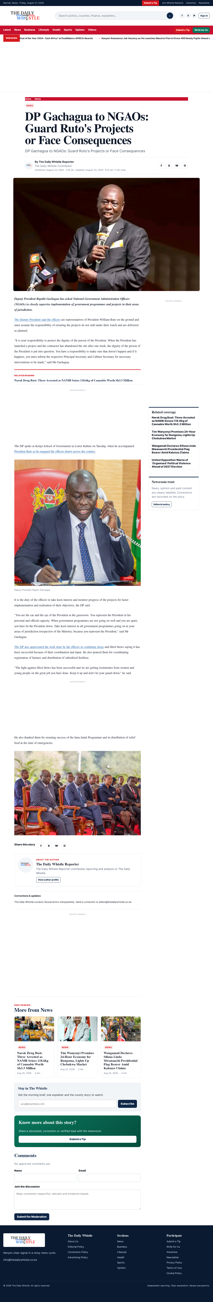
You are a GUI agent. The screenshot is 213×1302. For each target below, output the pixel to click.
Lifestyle (44, 29)
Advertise (191, 3)
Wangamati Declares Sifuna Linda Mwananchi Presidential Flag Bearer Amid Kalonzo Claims (120, 1060)
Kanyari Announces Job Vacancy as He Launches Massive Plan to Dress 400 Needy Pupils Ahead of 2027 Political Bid (142, 38)
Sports (68, 29)
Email (82, 1170)
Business (29, 29)
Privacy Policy (174, 1262)
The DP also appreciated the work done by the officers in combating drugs (59, 647)
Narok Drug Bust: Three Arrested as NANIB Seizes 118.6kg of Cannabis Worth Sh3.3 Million (73, 380)
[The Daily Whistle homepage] (26, 15)
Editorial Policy (76, 1246)
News (17, 29)
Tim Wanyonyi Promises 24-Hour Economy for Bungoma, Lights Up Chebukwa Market (77, 1059)
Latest (7, 29)
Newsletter (204, 3)
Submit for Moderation (32, 1216)
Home (28, 99)
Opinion (80, 29)
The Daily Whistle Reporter (56, 161)
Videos (92, 29)
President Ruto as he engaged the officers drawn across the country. (55, 451)
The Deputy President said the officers (37, 319)
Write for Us (201, 30)
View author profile (48, 879)
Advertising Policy (78, 1257)
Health (56, 29)
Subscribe (127, 1103)
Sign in (204, 15)
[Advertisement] (106, 66)
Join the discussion (27, 1186)
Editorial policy (162, 504)
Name (18, 1170)
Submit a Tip (150, 3)
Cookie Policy (174, 1273)
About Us (73, 1241)
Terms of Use (174, 1267)
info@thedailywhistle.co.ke (20, 1259)
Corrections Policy (78, 1252)
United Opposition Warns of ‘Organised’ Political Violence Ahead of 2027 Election (171, 463)
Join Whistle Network (172, 3)
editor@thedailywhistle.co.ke (115, 902)
